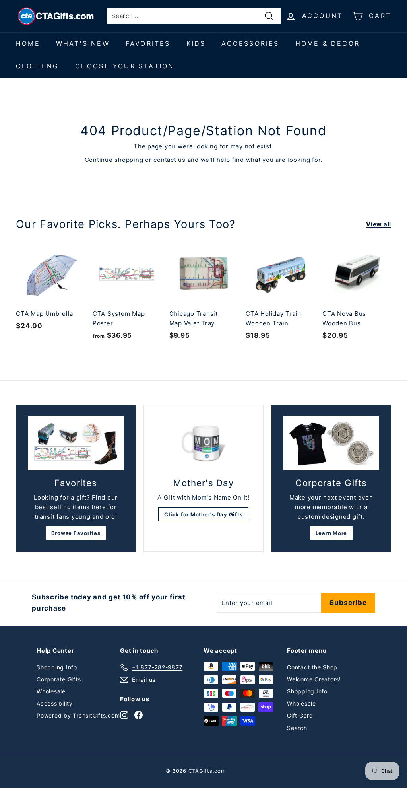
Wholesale (51, 691)
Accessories (250, 43)
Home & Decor (327, 43)
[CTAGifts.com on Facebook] (138, 714)
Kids (196, 43)
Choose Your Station (124, 66)
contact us (169, 159)
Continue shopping (114, 159)
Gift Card (300, 715)
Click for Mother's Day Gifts (203, 514)
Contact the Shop (312, 667)
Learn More (331, 533)
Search (297, 727)
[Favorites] (76, 443)
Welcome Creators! (314, 679)
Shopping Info (57, 667)
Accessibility (55, 703)
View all (378, 224)
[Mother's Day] (203, 444)
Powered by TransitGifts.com (78, 715)
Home (28, 43)
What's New (83, 43)
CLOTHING (37, 66)
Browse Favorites (76, 533)
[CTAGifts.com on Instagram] (124, 714)
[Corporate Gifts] (331, 443)
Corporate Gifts (59, 679)
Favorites (148, 43)
